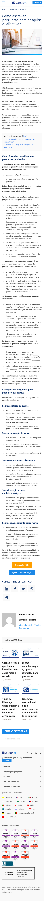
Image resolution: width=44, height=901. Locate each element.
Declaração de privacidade (20, 890)
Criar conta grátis (22, 565)
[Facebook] (14, 588)
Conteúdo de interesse (11, 787)
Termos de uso (35, 890)
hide (24, 136)
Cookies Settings (7, 892)
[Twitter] (23, 588)
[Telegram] (6, 597)
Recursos (6, 767)
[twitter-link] (31, 753)
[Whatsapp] (31, 588)
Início (4, 10)
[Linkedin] (6, 588)
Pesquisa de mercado (18, 10)
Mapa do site (6, 890)
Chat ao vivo (28, 758)
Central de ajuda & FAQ (13, 758)
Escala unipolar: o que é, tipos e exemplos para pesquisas (30, 669)
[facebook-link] (27, 753)
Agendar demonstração (22, 572)
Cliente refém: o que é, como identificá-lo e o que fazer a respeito (10, 669)
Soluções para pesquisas (12, 772)
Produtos (6, 777)
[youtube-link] (40, 753)
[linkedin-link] (36, 753)
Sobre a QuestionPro (11, 782)
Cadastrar (37, 3)
